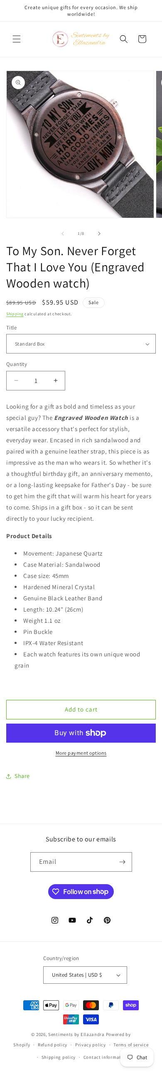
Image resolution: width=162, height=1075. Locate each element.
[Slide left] (63, 233)
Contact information (105, 1057)
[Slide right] (99, 233)
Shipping (15, 314)
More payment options (81, 753)
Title (11, 327)
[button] (16, 39)
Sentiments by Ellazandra (76, 1034)
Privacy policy (90, 1045)
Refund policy (52, 1045)
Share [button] (22, 776)
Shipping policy (59, 1057)
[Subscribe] (122, 862)
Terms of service (130, 1045)
